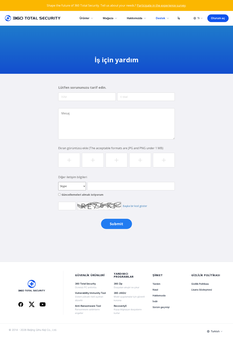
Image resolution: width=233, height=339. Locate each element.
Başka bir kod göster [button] (135, 206)
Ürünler (84, 18)
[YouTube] (43, 304)
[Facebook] (21, 304)
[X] (32, 304)
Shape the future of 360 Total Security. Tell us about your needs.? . (116, 5)
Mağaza (108, 18)
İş (179, 18)
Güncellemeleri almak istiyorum (82, 194)
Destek (160, 18)
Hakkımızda (134, 18)
